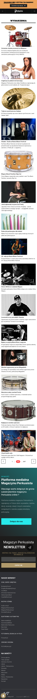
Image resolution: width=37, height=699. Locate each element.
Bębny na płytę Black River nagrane (13, 342)
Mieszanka (4, 672)
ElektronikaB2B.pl (6, 620)
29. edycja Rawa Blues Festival (12, 256)
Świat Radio (4, 629)
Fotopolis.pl (4, 637)
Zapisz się (18, 565)
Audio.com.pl (5, 605)
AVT (25, 696)
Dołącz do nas (16, 521)
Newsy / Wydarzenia (7, 677)
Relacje (3, 670)
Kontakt (3, 681)
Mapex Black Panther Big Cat (11, 174)
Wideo (3, 674)
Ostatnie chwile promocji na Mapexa (13, 48)
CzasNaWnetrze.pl (6, 597)
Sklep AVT (11, 696)
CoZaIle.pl (4, 590)
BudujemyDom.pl (6, 586)
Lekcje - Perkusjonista (7, 666)
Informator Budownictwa (8, 592)
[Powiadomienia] (3, 695)
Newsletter (4, 679)
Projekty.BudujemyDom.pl (8, 588)
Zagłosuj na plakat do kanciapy (12, 81)
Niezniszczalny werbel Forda (11, 392)
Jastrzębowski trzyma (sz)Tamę (12, 204)
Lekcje (3, 664)
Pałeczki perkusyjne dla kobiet (11, 231)
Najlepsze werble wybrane (10, 423)
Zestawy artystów (6, 662)
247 (24, 461)
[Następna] (33, 461)
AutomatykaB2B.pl (6, 622)
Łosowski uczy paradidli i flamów (12, 317)
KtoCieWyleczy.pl (6, 646)
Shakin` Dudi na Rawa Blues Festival (13, 141)
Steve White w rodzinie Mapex (11, 287)
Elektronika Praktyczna (7, 625)
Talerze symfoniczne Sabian (11, 111)
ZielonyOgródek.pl (6, 595)
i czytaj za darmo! (18, 2)
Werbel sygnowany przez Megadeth (13, 367)
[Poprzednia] (3, 461)
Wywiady (4, 668)
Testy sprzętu (5, 659)
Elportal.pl (4, 627)
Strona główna (5, 657)
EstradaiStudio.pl (6, 612)
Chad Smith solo (6, 453)
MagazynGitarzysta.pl (7, 607)
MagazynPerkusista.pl (7, 610)
